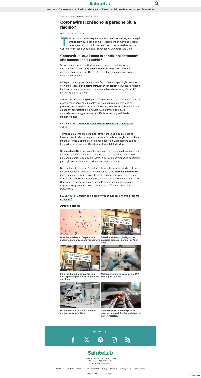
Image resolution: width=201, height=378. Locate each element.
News (67, 16)
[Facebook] (73, 339)
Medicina (93, 9)
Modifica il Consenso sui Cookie (100, 374)
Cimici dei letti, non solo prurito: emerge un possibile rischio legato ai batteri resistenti (121, 313)
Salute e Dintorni (122, 9)
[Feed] (128, 339)
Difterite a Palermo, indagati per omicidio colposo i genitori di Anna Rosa (119, 240)
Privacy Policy (125, 369)
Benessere (65, 9)
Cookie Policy (139, 369)
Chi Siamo (60, 369)
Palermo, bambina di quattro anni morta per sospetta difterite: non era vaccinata (80, 277)
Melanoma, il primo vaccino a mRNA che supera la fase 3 (120, 275)
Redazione (80, 369)
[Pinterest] (100, 339)
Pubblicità (114, 369)
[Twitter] (86, 339)
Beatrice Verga (68, 33)
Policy (104, 369)
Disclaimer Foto (93, 369)
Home (62, 16)
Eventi (105, 9)
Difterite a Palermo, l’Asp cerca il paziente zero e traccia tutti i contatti (80, 238)
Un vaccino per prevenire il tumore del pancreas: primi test (78, 311)
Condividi (196, 375)
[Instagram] (114, 339)
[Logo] (100, 3)
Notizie (51, 9)
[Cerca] (157, 3)
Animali (79, 9)
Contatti (70, 369)
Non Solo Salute (145, 9)
